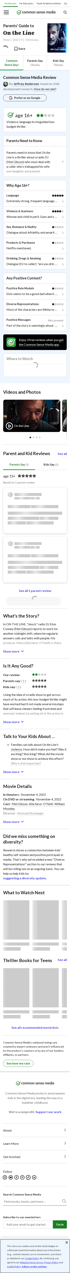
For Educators (26, 3)
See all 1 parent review (35, 590)
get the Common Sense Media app (41, 342)
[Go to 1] (33, 437)
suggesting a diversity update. (25, 878)
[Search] (64, 1202)
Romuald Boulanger (31, 813)
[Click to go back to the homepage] (36, 12)
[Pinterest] (22, 1177)
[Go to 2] (36, 437)
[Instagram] (5, 1177)
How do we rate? (45, 89)
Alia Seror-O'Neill (41, 804)
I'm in (60, 1224)
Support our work (48, 1112)
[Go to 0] (30, 437)
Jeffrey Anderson (26, 84)
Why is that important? (26, 763)
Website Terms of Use (31, 1262)
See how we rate (18, 1063)
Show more (11, 651)
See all (62, 453)
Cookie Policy (32, 1258)
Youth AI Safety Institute (49, 3)
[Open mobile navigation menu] (6, 12)
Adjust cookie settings (34, 1266)
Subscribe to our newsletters (22, 1217)
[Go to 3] (39, 437)
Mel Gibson (15, 162)
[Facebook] (16, 1177)
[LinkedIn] (34, 1177)
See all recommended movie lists (35, 1027)
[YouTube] (11, 1177)
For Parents (10, 3)
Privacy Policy (51, 1262)
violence (16, 749)
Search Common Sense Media (22, 1194)
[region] (35, 1256)
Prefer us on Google (27, 97)
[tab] (11, 63)
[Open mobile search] (65, 12)
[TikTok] (28, 1177)
